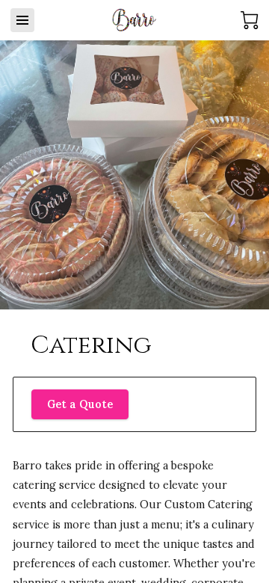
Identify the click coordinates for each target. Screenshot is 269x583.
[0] (250, 20)
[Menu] (22, 20)
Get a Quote (80, 404)
